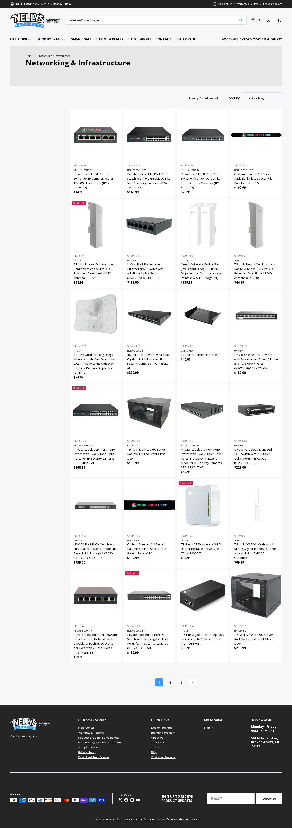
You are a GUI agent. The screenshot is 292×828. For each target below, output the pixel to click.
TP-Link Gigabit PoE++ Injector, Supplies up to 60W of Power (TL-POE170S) (202, 639)
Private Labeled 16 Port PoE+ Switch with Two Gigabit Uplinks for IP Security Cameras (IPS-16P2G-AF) (148, 180)
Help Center (225, 4)
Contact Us (158, 742)
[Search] (241, 20)
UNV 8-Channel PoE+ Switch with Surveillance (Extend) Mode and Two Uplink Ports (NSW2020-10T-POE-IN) (256, 361)
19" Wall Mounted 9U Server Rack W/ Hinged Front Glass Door (253, 639)
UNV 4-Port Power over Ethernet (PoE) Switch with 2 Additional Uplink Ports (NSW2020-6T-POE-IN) (146, 271)
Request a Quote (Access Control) (100, 742)
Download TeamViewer (93, 757)
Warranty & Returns (247, 4)
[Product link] (96, 153)
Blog (154, 752)
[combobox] (156, 20)
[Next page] (193, 682)
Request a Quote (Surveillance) (98, 737)
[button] (268, 20)
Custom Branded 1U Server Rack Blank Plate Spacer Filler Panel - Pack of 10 (254, 178)
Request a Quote (272, 4)
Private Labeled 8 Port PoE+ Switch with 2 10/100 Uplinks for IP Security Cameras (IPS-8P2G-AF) (201, 180)
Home (29, 56)
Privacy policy (103, 819)
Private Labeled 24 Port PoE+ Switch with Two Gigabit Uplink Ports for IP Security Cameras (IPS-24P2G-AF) (94, 456)
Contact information (143, 819)
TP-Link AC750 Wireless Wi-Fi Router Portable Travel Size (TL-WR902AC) (201, 548)
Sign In (208, 727)
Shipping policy (188, 819)
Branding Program (163, 732)
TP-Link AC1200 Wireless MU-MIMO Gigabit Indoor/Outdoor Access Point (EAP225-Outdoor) (255, 551)
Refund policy (121, 819)
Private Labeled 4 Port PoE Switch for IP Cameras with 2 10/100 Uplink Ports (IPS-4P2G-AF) (93, 180)
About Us (157, 737)
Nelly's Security (22, 736)
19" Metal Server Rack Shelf (200, 355)
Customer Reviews (163, 757)
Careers (156, 747)
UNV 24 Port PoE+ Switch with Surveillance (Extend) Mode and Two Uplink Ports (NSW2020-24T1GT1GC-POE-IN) (95, 551)
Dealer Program (161, 727)
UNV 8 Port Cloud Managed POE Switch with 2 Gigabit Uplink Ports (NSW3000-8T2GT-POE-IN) (253, 456)
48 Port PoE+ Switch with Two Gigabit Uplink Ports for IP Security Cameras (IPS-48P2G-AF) (148, 361)
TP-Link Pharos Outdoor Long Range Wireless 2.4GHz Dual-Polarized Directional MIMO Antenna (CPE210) (254, 271)
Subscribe (269, 798)
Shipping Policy (88, 747)
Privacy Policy (87, 752)
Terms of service (167, 819)
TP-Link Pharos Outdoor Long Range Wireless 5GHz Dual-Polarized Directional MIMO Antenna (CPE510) (94, 271)
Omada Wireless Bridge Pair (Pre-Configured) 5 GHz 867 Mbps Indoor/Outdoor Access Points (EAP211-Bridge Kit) (201, 271)
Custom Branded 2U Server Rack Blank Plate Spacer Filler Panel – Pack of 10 (147, 548)
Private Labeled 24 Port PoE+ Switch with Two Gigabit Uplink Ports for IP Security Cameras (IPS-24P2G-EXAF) (148, 641)
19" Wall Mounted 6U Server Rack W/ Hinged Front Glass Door (146, 453)
